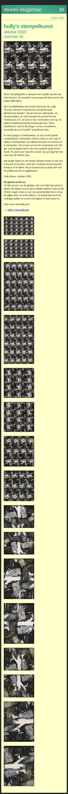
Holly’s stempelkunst (18, 210)
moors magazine (22, 9)
